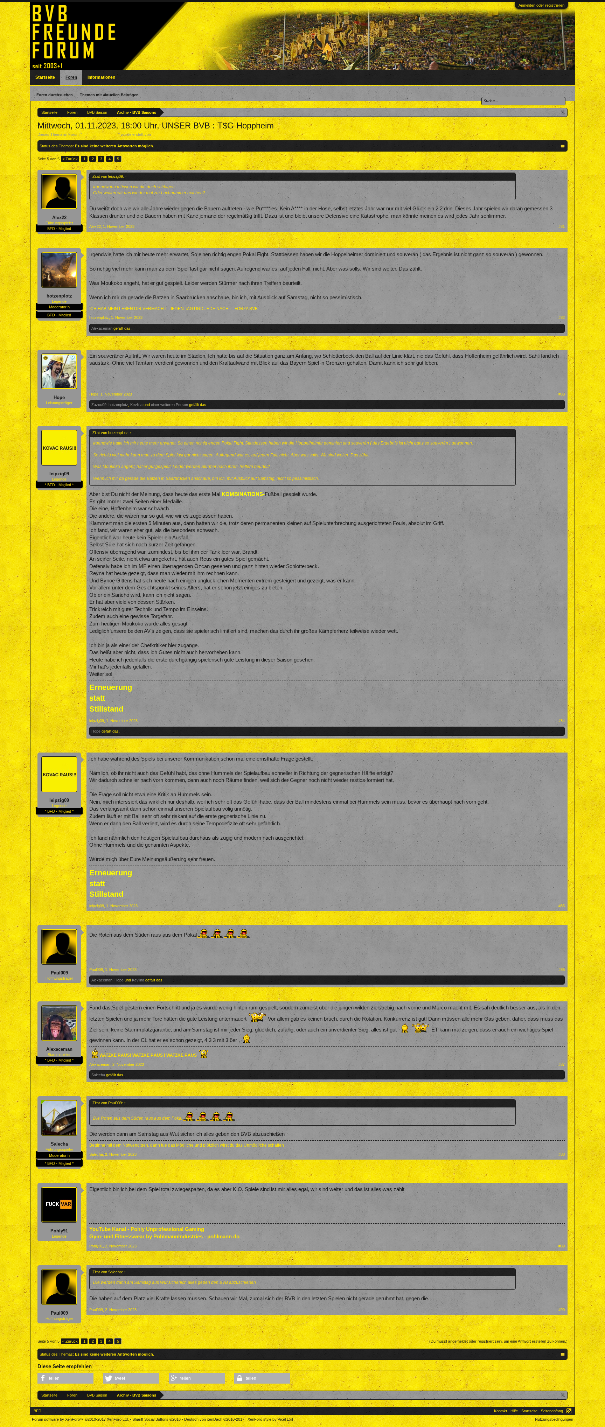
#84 (561, 721)
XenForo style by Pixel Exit (270, 1419)
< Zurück (70, 159)
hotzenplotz (59, 296)
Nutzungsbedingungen (554, 1419)
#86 (561, 969)
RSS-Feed (568, 1410)
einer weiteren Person (169, 405)
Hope (59, 397)
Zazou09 (98, 405)
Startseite (45, 77)
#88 (561, 1154)
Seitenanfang (552, 1411)
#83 (561, 394)
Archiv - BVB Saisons (100, 134)
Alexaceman (101, 328)
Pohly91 (59, 1230)
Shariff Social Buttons (156, 1419)
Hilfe (514, 1411)
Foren (71, 77)
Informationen (101, 77)
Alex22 (59, 217)
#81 (561, 226)
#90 (561, 1310)
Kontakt (500, 1411)
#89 (561, 1246)
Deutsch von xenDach (214, 1419)
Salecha (98, 1075)
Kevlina (136, 405)
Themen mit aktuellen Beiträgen (109, 95)
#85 (561, 906)
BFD (37, 1411)
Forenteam (161, 134)
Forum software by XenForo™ (80, 1419)
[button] (65, 1378)
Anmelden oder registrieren (541, 5)
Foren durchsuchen (54, 95)
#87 (561, 1064)
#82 (561, 317)
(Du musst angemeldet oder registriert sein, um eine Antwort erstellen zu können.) (498, 1341)
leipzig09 (59, 473)
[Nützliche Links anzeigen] (563, 112)
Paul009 (59, 972)
